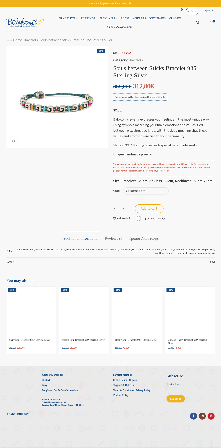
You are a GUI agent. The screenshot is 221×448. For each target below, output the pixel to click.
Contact (46, 380)
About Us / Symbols (52, 375)
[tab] (81, 237)
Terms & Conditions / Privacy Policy (131, 390)
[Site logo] (25, 22)
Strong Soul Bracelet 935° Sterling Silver (83, 340)
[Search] (197, 22)
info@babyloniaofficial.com (55, 402)
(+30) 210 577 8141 (52, 399)
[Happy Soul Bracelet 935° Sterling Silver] (137, 311)
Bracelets (31, 40)
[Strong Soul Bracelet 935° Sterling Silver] (84, 311)
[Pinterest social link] (211, 416)
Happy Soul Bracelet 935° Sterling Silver (136, 340)
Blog (44, 385)
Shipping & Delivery (123, 385)
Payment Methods (122, 375)
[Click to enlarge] (13, 140)
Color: (116, 191)
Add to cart (149, 208)
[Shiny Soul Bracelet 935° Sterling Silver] (31, 311)
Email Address (173, 384)
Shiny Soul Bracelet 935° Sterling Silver (29, 340)
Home (17, 40)
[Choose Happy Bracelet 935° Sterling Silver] (190, 311)
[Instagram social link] (202, 416)
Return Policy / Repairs (125, 380)
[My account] (204, 22)
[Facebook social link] (193, 416)
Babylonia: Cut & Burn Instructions (60, 390)
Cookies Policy (121, 395)
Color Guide (155, 218)
